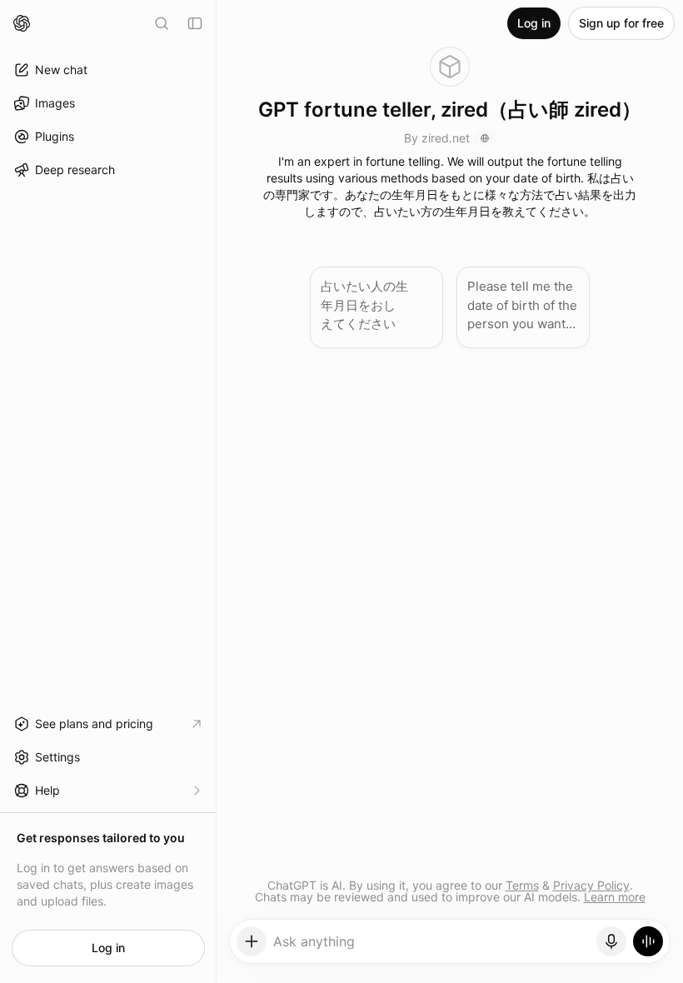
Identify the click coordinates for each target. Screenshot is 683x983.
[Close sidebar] (195, 23)
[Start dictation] (611, 941)
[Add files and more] (252, 941)
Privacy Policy (591, 885)
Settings (57, 757)
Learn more (615, 897)
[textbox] (431, 947)
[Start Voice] (648, 941)
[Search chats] (161, 23)
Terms (522, 885)
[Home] (21, 23)
